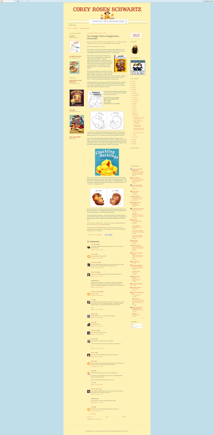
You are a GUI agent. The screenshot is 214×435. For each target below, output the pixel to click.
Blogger (126, 431)
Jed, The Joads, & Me (136, 295)
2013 (133, 87)
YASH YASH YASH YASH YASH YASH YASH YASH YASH (137, 257)
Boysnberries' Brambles (96, 291)
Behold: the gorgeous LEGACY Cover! (136, 279)
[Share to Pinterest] (112, 235)
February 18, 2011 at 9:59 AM (97, 348)
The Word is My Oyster (137, 235)
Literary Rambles (136, 178)
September (135, 99)
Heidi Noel (93, 352)
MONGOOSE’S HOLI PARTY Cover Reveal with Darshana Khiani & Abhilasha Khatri (138, 173)
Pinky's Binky (136, 115)
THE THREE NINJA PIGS (75, 56)
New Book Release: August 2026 (137, 187)
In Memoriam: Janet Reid (137, 210)
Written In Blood (135, 196)
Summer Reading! (135, 205)
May (134, 107)
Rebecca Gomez (135, 191)
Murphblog (134, 219)
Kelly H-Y (93, 314)
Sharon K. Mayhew (95, 389)
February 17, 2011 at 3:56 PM (97, 309)
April (134, 109)
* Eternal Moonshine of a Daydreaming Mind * (137, 308)
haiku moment (135, 241)
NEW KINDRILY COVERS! (137, 309)
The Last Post (134, 272)
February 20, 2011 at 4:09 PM (97, 356)
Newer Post (90, 416)
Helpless (134, 134)
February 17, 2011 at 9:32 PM (97, 326)
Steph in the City (135, 298)
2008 (133, 143)
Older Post (124, 416)
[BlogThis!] (107, 235)
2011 (133, 91)
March (134, 111)
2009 (133, 141)
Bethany (92, 361)
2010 (133, 139)
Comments (134, 327)
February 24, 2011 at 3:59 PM (97, 402)
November (135, 95)
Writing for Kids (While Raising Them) (137, 169)
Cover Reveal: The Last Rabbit (138, 232)
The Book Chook (136, 271)
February (135, 114)
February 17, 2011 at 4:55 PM (97, 317)
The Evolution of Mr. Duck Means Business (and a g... (138, 129)
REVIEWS (75, 28)
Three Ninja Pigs (97, 224)
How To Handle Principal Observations (137, 221)
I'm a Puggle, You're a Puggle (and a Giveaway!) (139, 118)
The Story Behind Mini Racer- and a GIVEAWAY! (137, 122)
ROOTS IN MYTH (136, 245)
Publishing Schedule (136, 314)
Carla (92, 300)
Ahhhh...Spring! (135, 288)
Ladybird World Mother (137, 284)
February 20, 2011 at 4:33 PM (97, 366)
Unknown (93, 254)
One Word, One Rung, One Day (138, 293)
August (134, 101)
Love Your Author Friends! (138, 132)
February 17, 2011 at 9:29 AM (97, 258)
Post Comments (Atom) (97, 419)
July (134, 103)
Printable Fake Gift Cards (137, 227)
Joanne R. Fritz (94, 330)
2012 (133, 89)
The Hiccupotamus (97, 43)
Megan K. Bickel (94, 272)
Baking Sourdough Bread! (137, 237)
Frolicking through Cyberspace (136, 203)
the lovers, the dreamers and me (137, 253)
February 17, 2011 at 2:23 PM (97, 287)
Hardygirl (93, 338)
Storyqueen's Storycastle (137, 231)
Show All (143, 317)
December (135, 93)
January (134, 137)
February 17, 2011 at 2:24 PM (97, 295)
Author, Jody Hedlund (137, 185)
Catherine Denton (95, 262)
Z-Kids (92, 370)
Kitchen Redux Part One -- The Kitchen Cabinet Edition (137, 267)
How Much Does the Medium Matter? (137, 125)
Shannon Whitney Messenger (136, 277)
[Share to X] (108, 235)
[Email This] (105, 235)
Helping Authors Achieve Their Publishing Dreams (137, 198)
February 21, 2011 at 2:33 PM (97, 384)
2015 (133, 83)
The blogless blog (136, 261)
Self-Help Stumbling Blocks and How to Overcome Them (137, 215)
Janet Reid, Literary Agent (138, 208)
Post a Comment (92, 413)
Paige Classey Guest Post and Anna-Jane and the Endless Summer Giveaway (137, 180)
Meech (92, 407)
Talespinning (135, 240)
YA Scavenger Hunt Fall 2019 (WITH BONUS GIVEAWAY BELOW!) (138, 248)
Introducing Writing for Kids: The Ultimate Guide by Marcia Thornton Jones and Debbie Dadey (138, 301)
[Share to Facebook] (110, 235)
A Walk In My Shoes (136, 287)
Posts (133, 324)
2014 (133, 85)
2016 (133, 81)
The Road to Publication (137, 265)
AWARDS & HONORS (85, 28)
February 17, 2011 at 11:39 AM (97, 267)
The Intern (134, 213)
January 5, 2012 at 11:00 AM (96, 410)
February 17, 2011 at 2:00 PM (97, 276)
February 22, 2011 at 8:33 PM (97, 394)
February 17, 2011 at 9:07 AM (97, 249)
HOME (69, 28)
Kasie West (134, 313)
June (134, 105)
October (135, 97)
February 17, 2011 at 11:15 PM (97, 334)
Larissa (92, 322)
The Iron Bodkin (135, 226)
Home (107, 416)
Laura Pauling (94, 244)
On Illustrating (135, 192)
